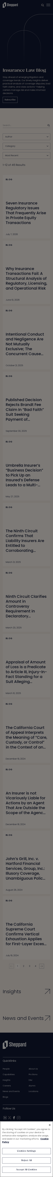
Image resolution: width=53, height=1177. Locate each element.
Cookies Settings (26, 1151)
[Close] (50, 1125)
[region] (26, 1149)
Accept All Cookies (26, 1169)
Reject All (26, 1160)
